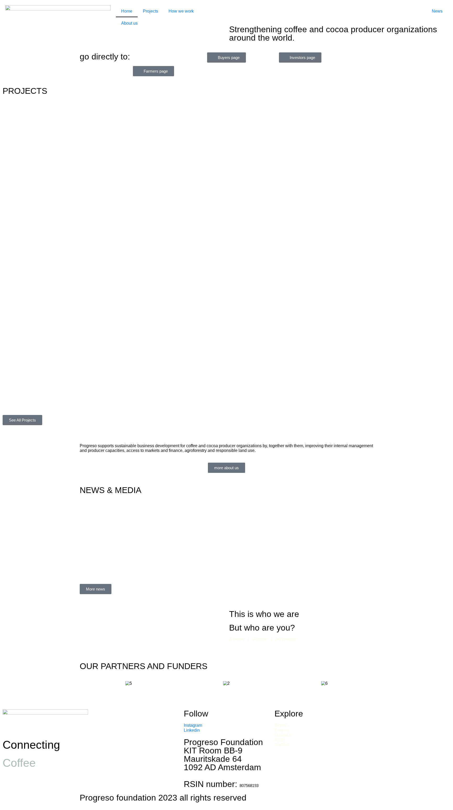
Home (126, 11)
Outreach (283, 735)
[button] (84, 683)
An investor (285, 639)
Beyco (280, 725)
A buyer (260, 639)
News (437, 11)
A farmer (237, 639)
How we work (181, 11)
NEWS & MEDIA (110, 490)
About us (129, 23)
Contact (281, 744)
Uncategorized (150, 526)
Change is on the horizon (131, 520)
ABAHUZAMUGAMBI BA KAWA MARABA (71, 405)
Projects (150, 11)
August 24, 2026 (105, 526)
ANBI (279, 740)
